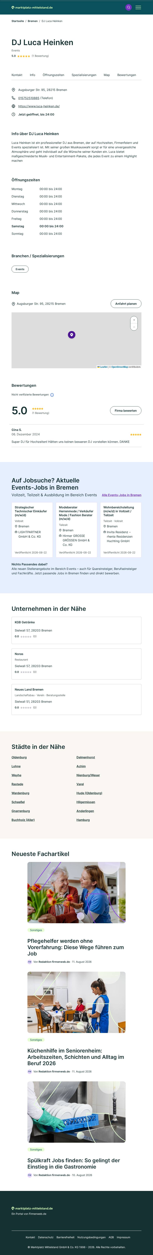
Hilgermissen (85, 802)
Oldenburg (19, 757)
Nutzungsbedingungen (91, 1237)
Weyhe (16, 775)
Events (20, 269)
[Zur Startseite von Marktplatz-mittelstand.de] (32, 7)
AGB (111, 1237)
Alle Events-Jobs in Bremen (121, 495)
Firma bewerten (126, 410)
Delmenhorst (85, 757)
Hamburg (83, 820)
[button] (128, 7)
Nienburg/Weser (88, 775)
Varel (80, 784)
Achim (81, 766)
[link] (32, 530)
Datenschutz (46, 1237)
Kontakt (30, 1237)
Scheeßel (18, 802)
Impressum (123, 1237)
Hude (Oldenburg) (89, 793)
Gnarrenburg (21, 811)
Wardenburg (20, 793)
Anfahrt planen (126, 304)
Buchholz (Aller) (23, 820)
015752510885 (28, 98)
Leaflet (103, 366)
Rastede (17, 784)
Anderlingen (85, 811)
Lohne (16, 766)
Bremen (33, 21)
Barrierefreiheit (65, 1237)
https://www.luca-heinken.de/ (39, 106)
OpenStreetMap (119, 366)
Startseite (18, 21)
